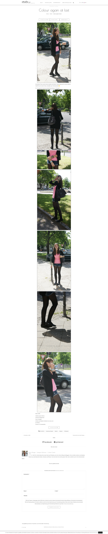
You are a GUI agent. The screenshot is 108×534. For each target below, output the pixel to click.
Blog (41, 2)
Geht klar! (100, 532)
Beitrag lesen (54, 19)
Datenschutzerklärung (93, 532)
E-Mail (56, 491)
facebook (48, 442)
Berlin (56, 431)
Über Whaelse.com (66, 2)
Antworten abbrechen (60, 470)
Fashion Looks (48, 2)
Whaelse (66, 431)
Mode (51, 13)
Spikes (61, 431)
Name (25, 491)
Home (47, 13)
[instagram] (23, 527)
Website (25, 495)
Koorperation (56, 2)
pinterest (59, 442)
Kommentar (26, 474)
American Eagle (49, 431)
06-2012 (42, 431)
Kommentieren (64, 19)
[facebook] (79, 2)
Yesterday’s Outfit (26, 435)
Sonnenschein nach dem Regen (79, 435)
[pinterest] (82, 2)
